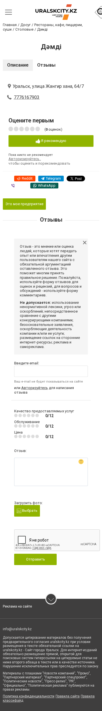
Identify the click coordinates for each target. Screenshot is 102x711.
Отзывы (46, 65)
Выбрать (29, 510)
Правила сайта (68, 696)
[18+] (56, 12)
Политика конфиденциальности (28, 696)
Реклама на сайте (17, 606)
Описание (18, 65)
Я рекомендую (53, 141)
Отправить (35, 559)
